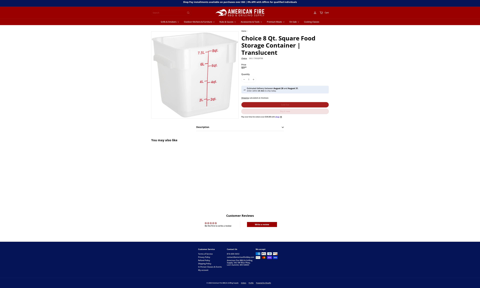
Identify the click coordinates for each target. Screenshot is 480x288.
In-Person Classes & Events (210, 267)
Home (243, 31)
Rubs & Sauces (227, 21)
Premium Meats (274, 21)
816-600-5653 (233, 254)
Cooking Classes (311, 21)
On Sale (293, 21)
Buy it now (285, 111)
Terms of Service (205, 254)
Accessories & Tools (250, 21)
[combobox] (171, 13)
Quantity (245, 74)
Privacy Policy (204, 257)
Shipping (245, 98)
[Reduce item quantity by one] (244, 79)
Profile (251, 283)
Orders (243, 283)
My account (203, 270)
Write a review (262, 224)
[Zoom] (194, 74)
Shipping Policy (204, 263)
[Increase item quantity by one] (253, 79)
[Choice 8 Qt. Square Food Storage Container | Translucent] (165, 170)
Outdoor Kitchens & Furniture (198, 21)
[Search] (188, 13)
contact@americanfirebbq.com (240, 257)
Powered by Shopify (263, 283)
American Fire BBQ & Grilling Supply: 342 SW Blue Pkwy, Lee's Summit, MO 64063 (239, 262)
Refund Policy (204, 260)
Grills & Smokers (169, 21)
